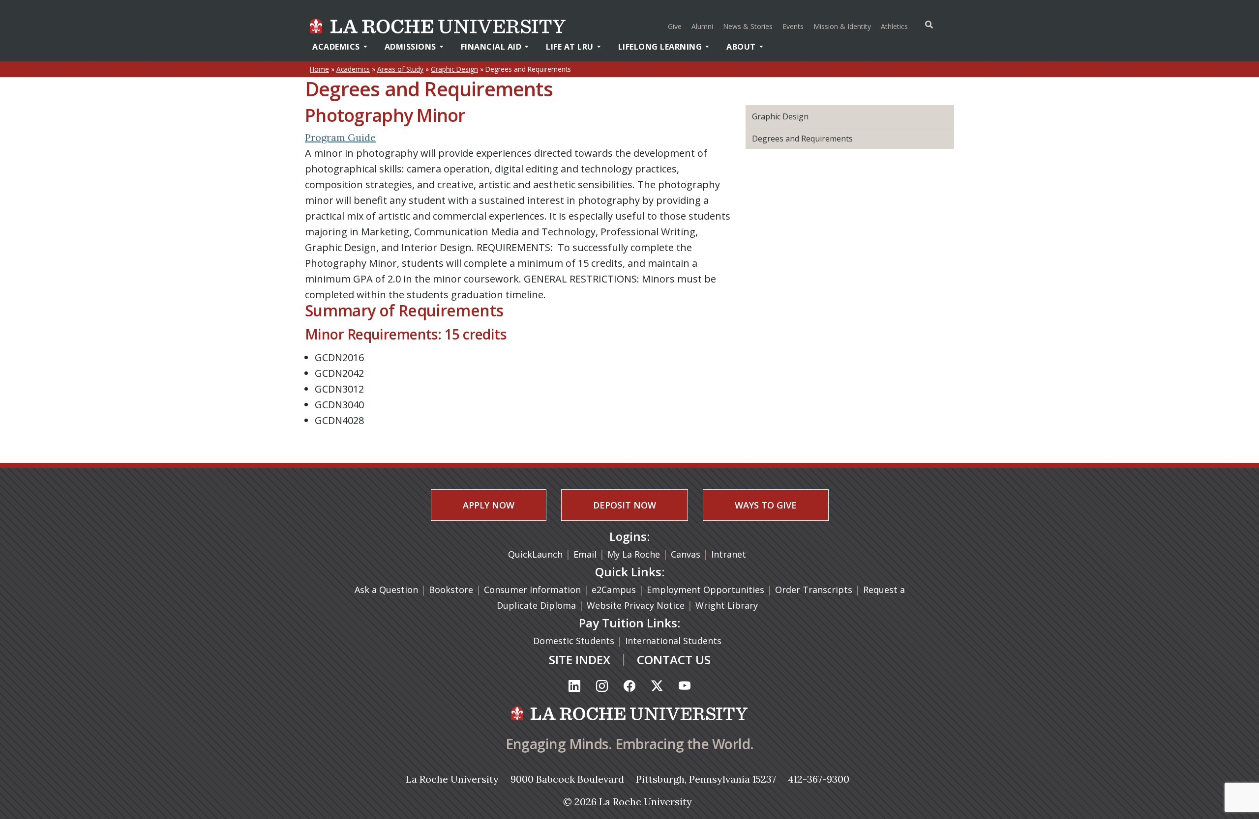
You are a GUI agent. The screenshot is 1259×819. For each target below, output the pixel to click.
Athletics (895, 26)
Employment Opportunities (705, 589)
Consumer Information (532, 589)
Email (585, 554)
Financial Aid (491, 46)
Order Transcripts (815, 589)
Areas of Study (400, 69)
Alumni (702, 26)
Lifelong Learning (660, 46)
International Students (674, 641)
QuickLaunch (535, 554)
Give (675, 26)
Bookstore (451, 589)
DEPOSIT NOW (624, 505)
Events (793, 26)
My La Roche (633, 554)
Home (319, 69)
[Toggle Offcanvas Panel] (929, 24)
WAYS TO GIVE (766, 505)
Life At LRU (570, 46)
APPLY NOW (488, 505)
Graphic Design (454, 69)
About (741, 46)
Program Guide (340, 137)
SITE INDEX (579, 659)
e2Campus (614, 589)
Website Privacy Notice (637, 605)
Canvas (685, 554)
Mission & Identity (842, 26)
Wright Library (726, 605)
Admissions (410, 46)
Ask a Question (386, 589)
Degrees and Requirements (802, 138)
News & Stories (748, 26)
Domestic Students (575, 641)
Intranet (728, 554)
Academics (336, 46)
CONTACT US (674, 659)
